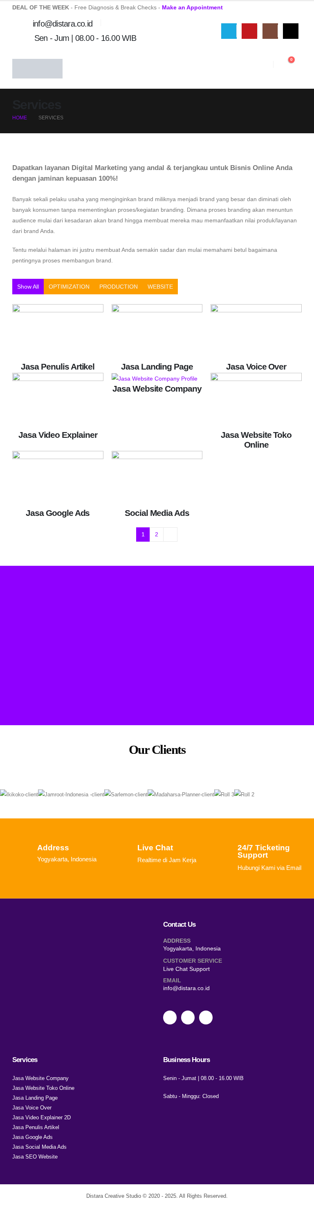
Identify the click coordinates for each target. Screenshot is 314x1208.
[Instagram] (270, 31)
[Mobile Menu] (297, 69)
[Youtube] (249, 31)
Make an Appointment (192, 7)
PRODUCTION (118, 286)
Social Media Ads (157, 513)
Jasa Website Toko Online (256, 439)
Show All (28, 286)
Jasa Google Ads (58, 513)
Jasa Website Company (157, 388)
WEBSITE (160, 286)
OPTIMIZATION (69, 286)
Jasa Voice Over (256, 366)
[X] (229, 31)
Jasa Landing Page (157, 366)
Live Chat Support (186, 969)
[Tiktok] (290, 31)
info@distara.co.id (186, 988)
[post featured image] (57, 332)
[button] (266, 64)
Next (170, 534)
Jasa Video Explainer (57, 434)
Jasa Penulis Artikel (57, 366)
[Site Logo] (37, 68)
